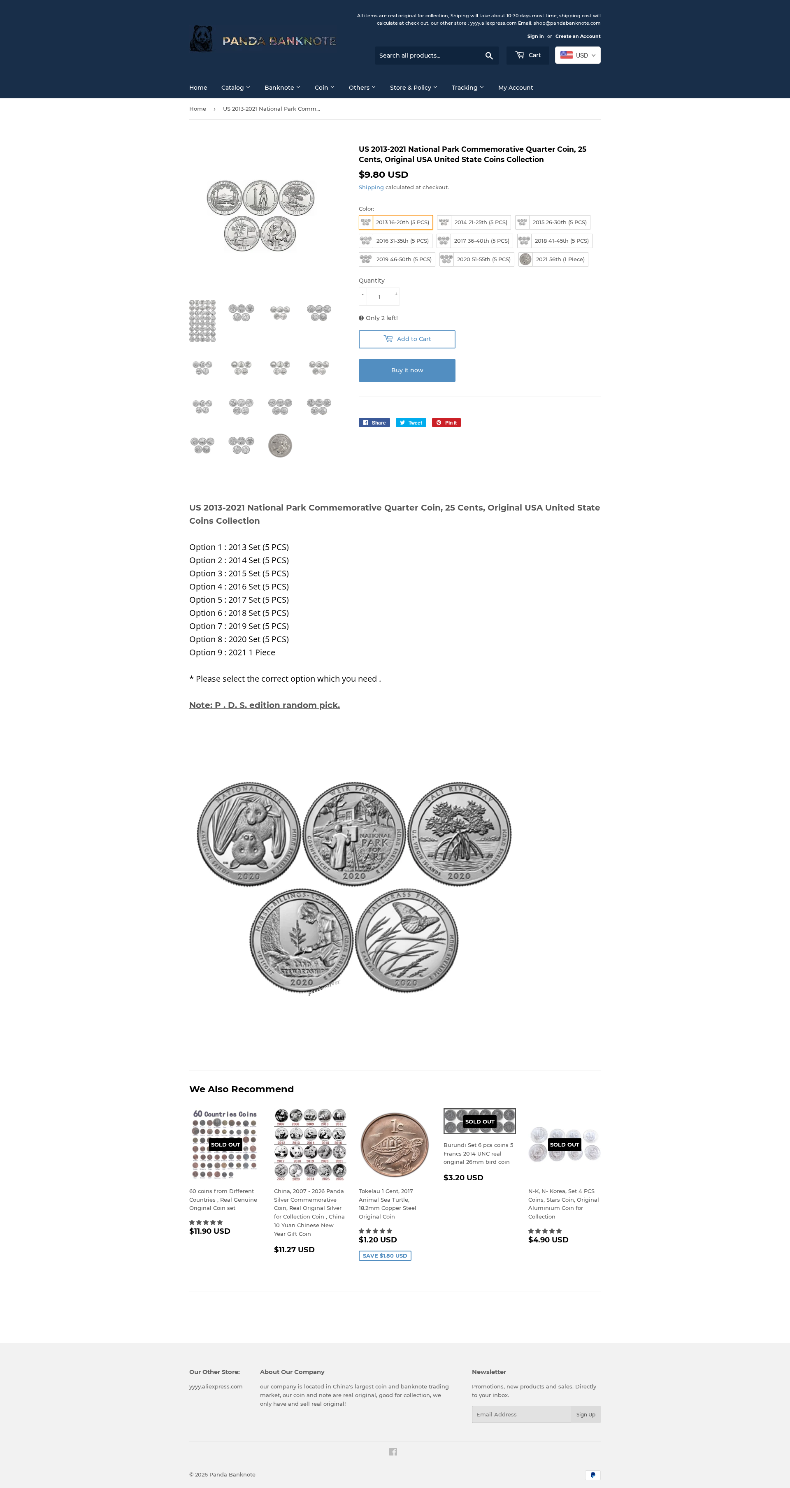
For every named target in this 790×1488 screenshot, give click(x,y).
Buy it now (407, 370)
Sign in (535, 36)
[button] (206, 1222)
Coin (322, 87)
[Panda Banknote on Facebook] (393, 1453)
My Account (515, 87)
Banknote (280, 87)
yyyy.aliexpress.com (216, 1386)
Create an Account (578, 36)
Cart (534, 55)
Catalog (233, 87)
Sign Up (585, 1414)
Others (360, 87)
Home (198, 87)
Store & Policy (411, 87)
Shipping (371, 187)
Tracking (465, 87)
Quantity (372, 280)
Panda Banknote (232, 1474)
